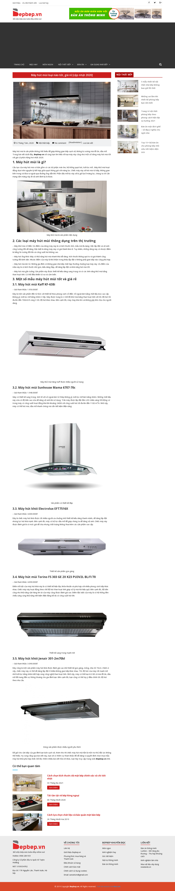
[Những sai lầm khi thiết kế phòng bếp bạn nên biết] (127, 101)
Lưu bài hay (43, 3)
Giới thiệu (16, 3)
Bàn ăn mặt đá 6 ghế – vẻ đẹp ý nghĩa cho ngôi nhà (151, 129)
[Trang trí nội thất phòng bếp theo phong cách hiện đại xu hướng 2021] (127, 116)
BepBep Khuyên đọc (114, 842)
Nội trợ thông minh (110, 860)
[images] (115, 13)
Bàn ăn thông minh (110, 864)
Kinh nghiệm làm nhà (150, 860)
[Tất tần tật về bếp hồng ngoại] (27, 802)
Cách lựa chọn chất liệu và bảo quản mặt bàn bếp (73, 814)
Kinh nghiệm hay (109, 852)
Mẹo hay (33, 64)
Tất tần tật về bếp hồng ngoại (63, 795)
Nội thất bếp (64, 64)
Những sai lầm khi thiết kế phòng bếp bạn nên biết (150, 99)
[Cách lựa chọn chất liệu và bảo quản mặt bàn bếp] (27, 822)
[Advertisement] (87, 42)
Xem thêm (53, 787)
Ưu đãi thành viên (29, 3)
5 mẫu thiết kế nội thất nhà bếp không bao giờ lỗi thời (150, 84)
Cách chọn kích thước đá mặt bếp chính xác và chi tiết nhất (76, 777)
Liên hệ (67, 848)
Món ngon (48, 64)
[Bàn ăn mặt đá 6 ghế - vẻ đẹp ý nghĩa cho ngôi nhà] (127, 131)
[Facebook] (149, 2)
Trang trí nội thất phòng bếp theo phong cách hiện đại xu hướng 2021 (150, 116)
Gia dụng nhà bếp (99, 64)
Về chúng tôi (71, 842)
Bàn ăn (80, 64)
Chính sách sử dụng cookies (75, 871)
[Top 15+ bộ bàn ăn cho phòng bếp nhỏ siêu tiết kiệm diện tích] (127, 147)
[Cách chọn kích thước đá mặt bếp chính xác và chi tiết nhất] (27, 782)
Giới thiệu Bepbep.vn (72, 852)
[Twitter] (155, 2)
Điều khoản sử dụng (72, 863)
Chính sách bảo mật (72, 867)
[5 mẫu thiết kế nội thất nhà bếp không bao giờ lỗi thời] (127, 86)
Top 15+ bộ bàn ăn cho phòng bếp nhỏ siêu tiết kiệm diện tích (150, 147)
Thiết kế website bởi (108, 886)
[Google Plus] (160, 2)
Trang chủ (19, 64)
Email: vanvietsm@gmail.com (76, 875)
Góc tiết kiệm (107, 856)
